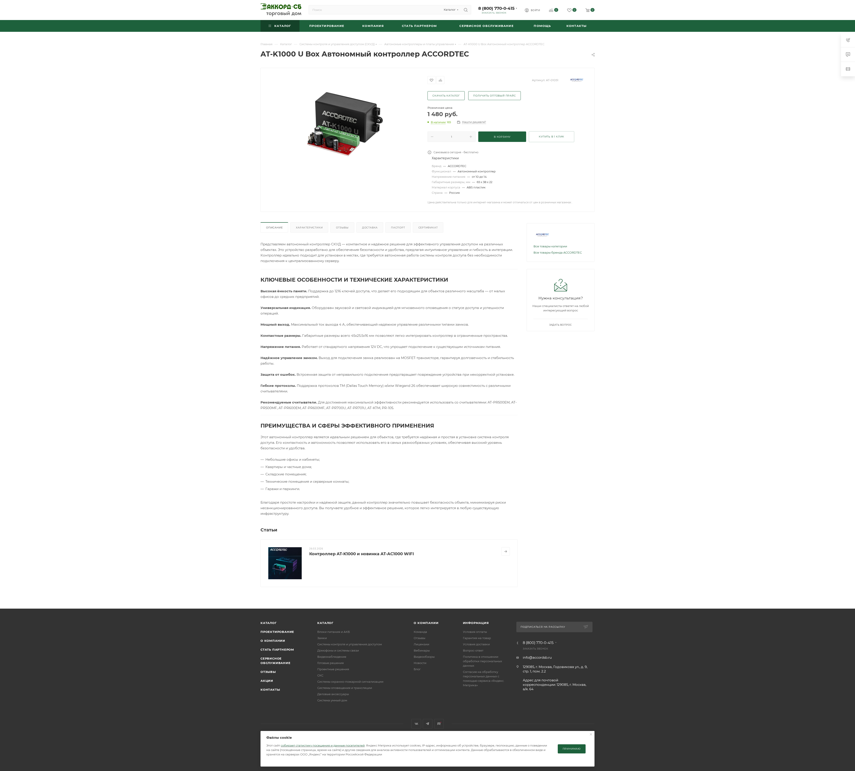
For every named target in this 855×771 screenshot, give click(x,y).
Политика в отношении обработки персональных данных (482, 661)
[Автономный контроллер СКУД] (344, 124)
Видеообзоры (424, 656)
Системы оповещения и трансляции (344, 688)
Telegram (427, 724)
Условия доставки (476, 644)
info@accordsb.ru (537, 657)
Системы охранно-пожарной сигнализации (350, 681)
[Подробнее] (505, 551)
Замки (322, 638)
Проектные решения (333, 669)
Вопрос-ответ (473, 650)
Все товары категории (550, 246)
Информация (476, 623)
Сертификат (428, 227)
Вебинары (422, 650)
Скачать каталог (446, 95)
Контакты (270, 689)
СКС (320, 675)
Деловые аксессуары (333, 694)
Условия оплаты (475, 632)
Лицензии (421, 644)
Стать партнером (277, 649)
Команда (420, 632)
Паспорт (398, 227)
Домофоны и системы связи (338, 650)
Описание (274, 227)
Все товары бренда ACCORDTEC (557, 252)
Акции (267, 680)
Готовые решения (330, 663)
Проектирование (277, 632)
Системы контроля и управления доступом (349, 644)
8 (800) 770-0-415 (496, 8)
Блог (417, 669)
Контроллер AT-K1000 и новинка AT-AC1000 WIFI (361, 553)
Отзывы (342, 227)
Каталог (269, 623)
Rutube (439, 724)
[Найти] (465, 9)
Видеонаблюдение (331, 656)
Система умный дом (332, 700)
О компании (273, 640)
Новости (420, 663)
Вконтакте (416, 724)
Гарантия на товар (477, 638)
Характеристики (309, 227)
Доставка (370, 227)
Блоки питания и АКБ (333, 632)
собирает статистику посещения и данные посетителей (323, 745)
